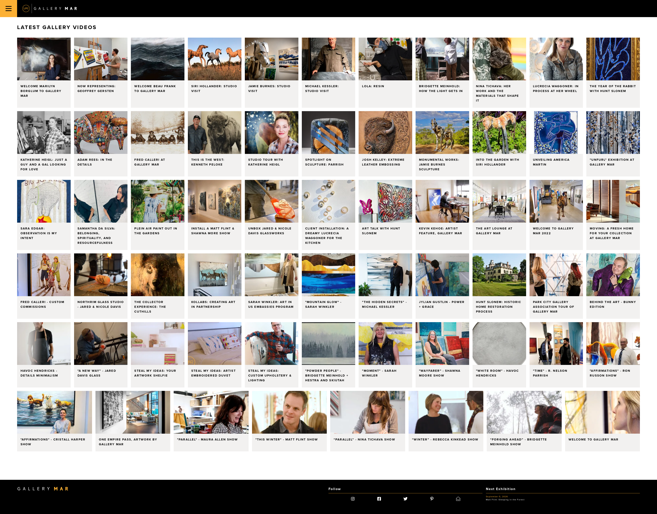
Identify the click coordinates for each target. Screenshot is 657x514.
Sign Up (328, 280)
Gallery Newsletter (321, 269)
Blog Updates (318, 273)
